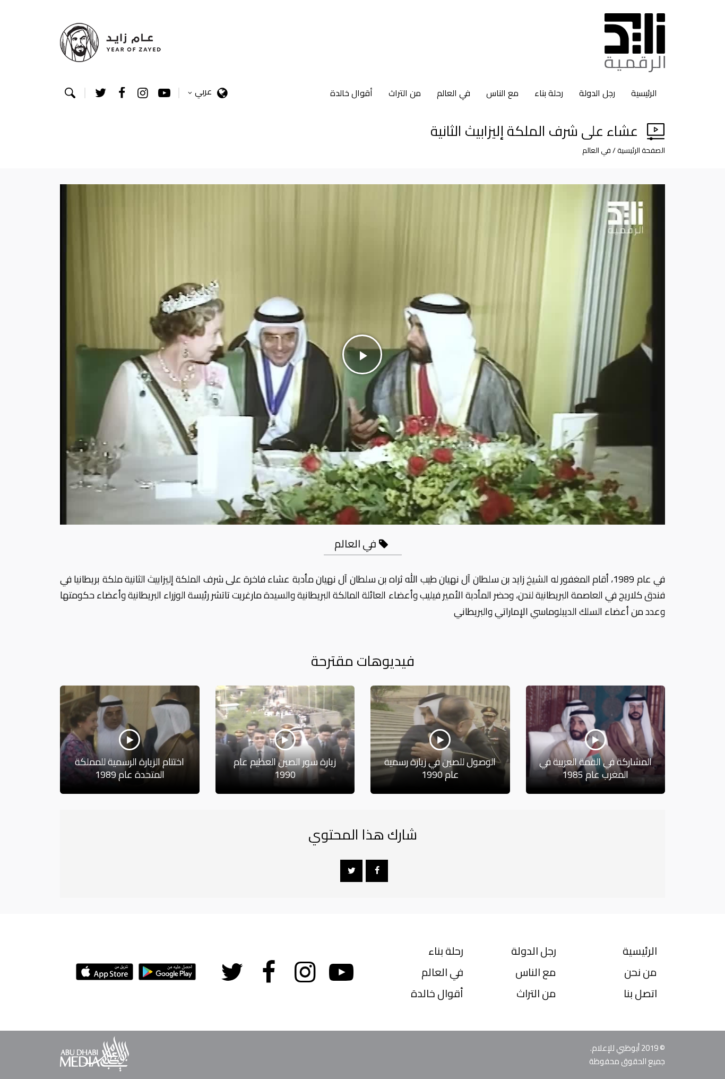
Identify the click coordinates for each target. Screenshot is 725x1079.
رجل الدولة (597, 92)
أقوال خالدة (351, 92)
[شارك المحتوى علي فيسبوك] (377, 871)
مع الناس (502, 92)
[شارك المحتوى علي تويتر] (351, 871)
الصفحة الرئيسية (641, 150)
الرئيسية (644, 92)
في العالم (453, 92)
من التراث (405, 92)
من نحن (640, 972)
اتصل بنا (640, 993)
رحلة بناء (548, 92)
